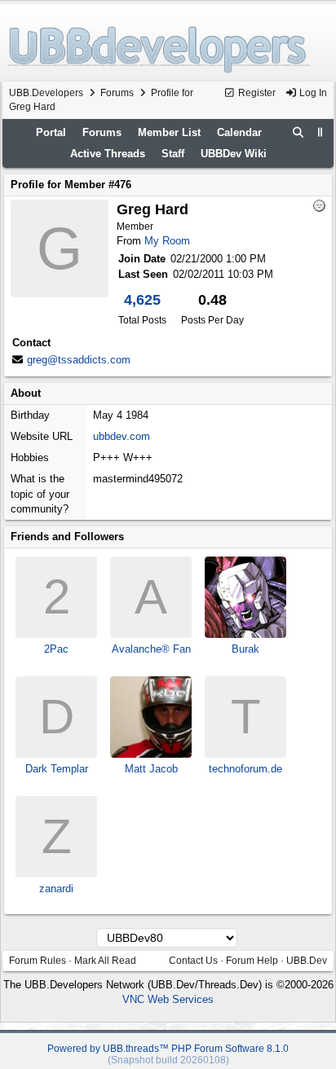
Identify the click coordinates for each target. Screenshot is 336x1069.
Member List (169, 132)
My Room (167, 241)
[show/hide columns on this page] (320, 132)
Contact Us (193, 960)
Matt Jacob (151, 769)
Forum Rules (37, 960)
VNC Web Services (168, 999)
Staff (172, 153)
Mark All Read (105, 960)
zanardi (56, 888)
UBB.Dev (306, 960)
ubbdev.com (121, 436)
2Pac (56, 649)
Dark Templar (56, 769)
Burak (245, 649)
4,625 (142, 300)
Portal (51, 132)
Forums (117, 93)
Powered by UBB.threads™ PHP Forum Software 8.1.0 (168, 1048)
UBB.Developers (46, 93)
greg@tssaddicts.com (78, 360)
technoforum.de (245, 769)
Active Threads (107, 153)
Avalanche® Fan (151, 649)
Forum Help (252, 960)
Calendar (239, 132)
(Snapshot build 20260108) (168, 1060)
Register (256, 93)
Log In (312, 93)
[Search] (298, 132)
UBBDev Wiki (234, 153)
